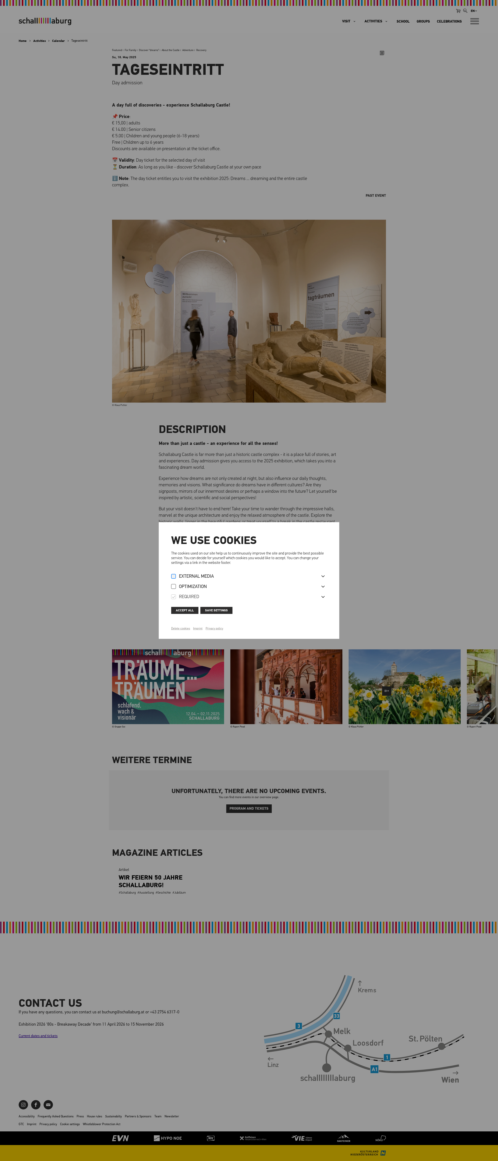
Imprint (198, 628)
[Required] (173, 597)
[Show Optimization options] (323, 587)
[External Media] (173, 576)
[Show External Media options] (323, 576)
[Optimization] (173, 586)
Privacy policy (214, 628)
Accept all (185, 610)
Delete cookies (180, 628)
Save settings (216, 610)
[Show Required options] (323, 597)
